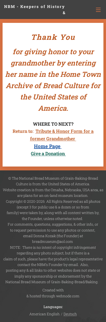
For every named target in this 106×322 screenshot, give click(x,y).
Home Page (47, 146)
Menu (98, 9)
